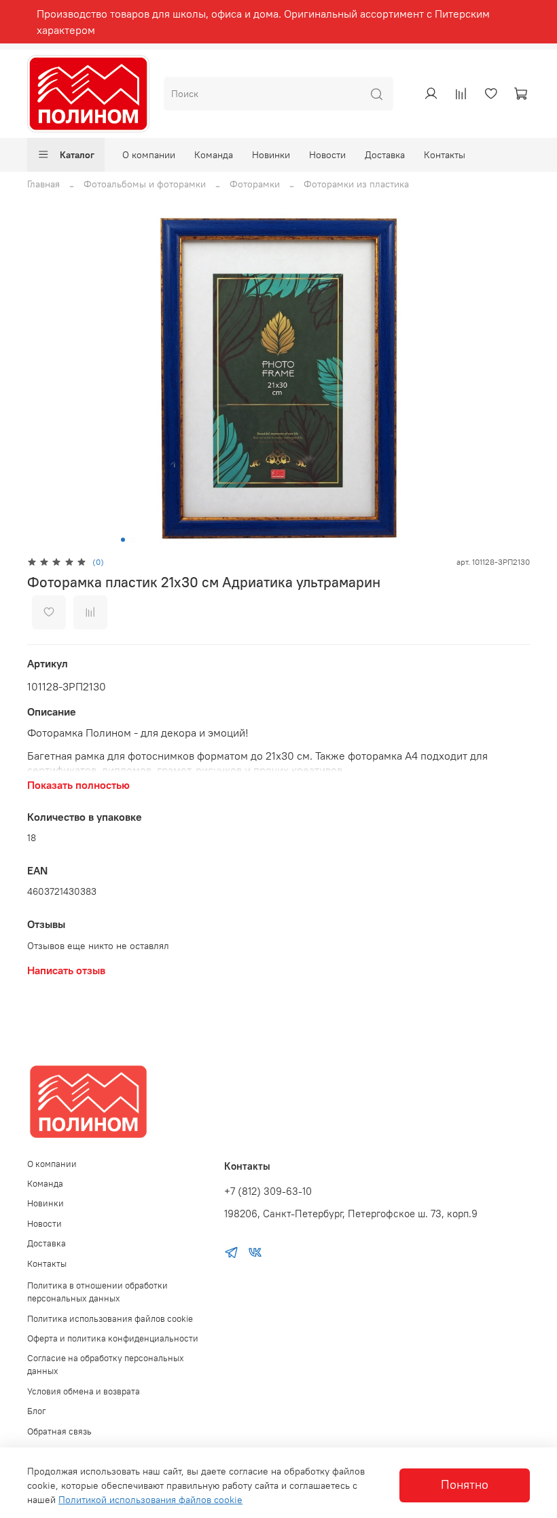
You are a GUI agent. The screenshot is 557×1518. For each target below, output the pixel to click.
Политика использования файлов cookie (110, 1319)
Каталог (77, 155)
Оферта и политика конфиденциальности (112, 1338)
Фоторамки (255, 184)
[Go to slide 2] (132, 540)
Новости (327, 155)
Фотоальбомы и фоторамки (145, 184)
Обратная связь (59, 1431)
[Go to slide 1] (123, 540)
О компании (148, 155)
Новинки (271, 155)
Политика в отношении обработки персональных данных (97, 1291)
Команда (213, 155)
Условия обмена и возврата (83, 1391)
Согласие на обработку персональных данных (105, 1364)
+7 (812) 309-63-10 (268, 1191)
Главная (43, 184)
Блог (36, 1411)
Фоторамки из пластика (356, 184)
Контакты (444, 155)
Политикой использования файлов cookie (150, 1500)
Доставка (385, 155)
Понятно (464, 1484)
